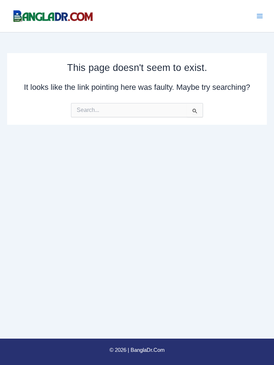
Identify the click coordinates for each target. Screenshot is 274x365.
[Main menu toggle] (260, 16)
